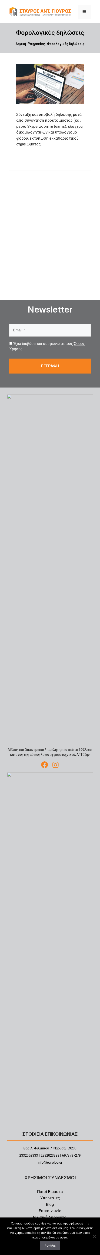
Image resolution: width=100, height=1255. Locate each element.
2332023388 (50, 1155)
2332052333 (28, 1155)
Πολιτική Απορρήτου (50, 1217)
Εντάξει (50, 1246)
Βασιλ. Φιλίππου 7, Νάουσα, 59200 (50, 1148)
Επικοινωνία (50, 1210)
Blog (50, 1204)
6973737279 (71, 1155)
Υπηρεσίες (36, 44)
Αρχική (21, 44)
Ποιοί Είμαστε (50, 1191)
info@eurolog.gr (50, 1162)
